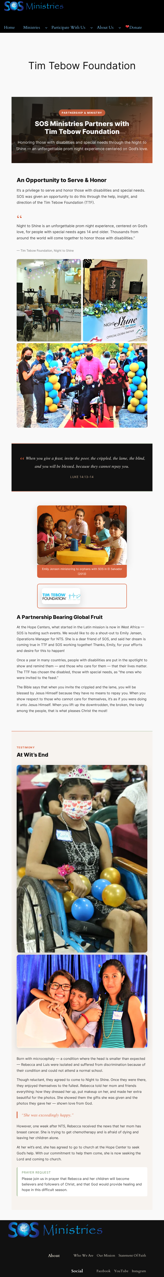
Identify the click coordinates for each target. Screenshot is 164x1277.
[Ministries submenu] (46, 27)
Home (9, 27)
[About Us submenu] (120, 27)
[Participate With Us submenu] (91, 27)
